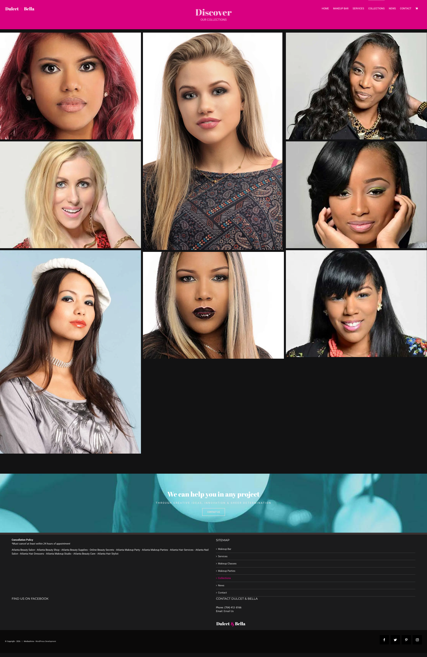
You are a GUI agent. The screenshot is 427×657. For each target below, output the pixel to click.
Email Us (229, 611)
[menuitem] (325, 8)
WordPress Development (46, 641)
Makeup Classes (227, 563)
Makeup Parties (226, 570)
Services (223, 556)
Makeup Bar (224, 549)
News (221, 585)
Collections (224, 578)
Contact (222, 592)
